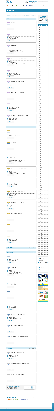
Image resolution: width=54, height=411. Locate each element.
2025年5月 (40, 63)
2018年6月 (40, 221)
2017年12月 (40, 233)
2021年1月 (40, 163)
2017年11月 (40, 235)
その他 (8, 352)
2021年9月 (40, 147)
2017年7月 (40, 243)
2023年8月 (40, 103)
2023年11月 (40, 97)
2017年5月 (40, 247)
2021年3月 (40, 159)
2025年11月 (40, 51)
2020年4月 (40, 177)
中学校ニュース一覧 (35, 398)
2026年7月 (40, 35)
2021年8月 (40, 149)
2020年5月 (40, 175)
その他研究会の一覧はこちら (32, 348)
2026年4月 (40, 41)
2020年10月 (40, 169)
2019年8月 (40, 193)
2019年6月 (40, 197)
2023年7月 (40, 105)
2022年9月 (40, 125)
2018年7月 (40, 219)
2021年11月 (40, 143)
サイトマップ (35, 2)
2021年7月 (40, 151)
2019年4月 (40, 201)
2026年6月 (40, 37)
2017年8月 (40, 241)
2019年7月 (40, 195)
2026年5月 (40, 39)
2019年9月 (40, 191)
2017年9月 (40, 239)
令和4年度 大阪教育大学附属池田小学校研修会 (17, 352)
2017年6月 (40, 245)
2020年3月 (40, 179)
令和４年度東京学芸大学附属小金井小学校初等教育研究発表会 (19, 115)
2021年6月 (40, 153)
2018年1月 (40, 231)
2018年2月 (40, 229)
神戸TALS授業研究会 (14, 45)
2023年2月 (40, 115)
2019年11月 (40, 187)
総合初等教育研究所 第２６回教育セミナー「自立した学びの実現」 (20, 363)
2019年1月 (40, 207)
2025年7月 (40, 59)
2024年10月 (40, 75)
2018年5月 (40, 223)
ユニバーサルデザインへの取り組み (43, 267)
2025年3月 (40, 65)
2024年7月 (40, 81)
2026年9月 (40, 31)
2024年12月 (40, 71)
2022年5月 (40, 133)
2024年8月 (40, 79)
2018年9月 (40, 215)
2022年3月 (40, 135)
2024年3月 (40, 89)
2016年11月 (40, 253)
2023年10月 (40, 99)
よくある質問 (31, 2)
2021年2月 (40, 161)
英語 (8, 142)
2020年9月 (40, 171)
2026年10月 (40, 29)
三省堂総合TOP (26, 2)
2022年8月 (40, 127)
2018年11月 (40, 211)
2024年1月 (40, 93)
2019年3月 (40, 203)
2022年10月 (40, 123)
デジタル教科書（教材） (43, 262)
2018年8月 (40, 217)
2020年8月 (40, 173)
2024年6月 (40, 83)
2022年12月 (40, 119)
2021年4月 (40, 157)
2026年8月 (40, 33)
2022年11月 (40, 121)
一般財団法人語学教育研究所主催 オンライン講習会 (18, 142)
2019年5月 (40, 199)
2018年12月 (40, 209)
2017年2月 (40, 251)
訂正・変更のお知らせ (43, 258)
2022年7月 (40, 129)
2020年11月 (40, 167)
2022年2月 (40, 137)
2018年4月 (40, 225)
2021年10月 (40, 145)
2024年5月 (40, 85)
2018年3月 (40, 227)
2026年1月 (40, 47)
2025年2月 (40, 67)
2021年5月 (40, 155)
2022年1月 (40, 139)
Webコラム (42, 398)
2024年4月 (40, 87)
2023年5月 (40, 109)
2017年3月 (40, 249)
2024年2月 (40, 91)
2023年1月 (40, 117)
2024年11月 (40, 73)
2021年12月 (40, 141)
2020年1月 (40, 183)
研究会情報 (41, 260)
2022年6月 (40, 131)
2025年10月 (40, 53)
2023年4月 (40, 111)
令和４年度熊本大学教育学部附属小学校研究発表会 (18, 81)
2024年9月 (40, 77)
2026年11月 (40, 27)
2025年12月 (40, 49)
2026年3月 (40, 43)
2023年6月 (40, 107)
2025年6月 (40, 61)
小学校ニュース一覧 (35, 397)
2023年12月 (40, 95)
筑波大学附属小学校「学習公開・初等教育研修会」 (18, 92)
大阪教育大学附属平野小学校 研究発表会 (17, 213)
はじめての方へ (42, 397)
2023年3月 (40, 113)
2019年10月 (40, 189)
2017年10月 (40, 237)
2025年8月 (40, 57)
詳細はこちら (10, 40)
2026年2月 (40, 45)
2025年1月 (40, 69)
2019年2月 (40, 205)
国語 (8, 45)
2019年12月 (40, 185)
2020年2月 (40, 181)
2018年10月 (40, 213)
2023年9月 (40, 101)
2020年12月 (40, 165)
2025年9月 (40, 55)
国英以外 (8, 267)
